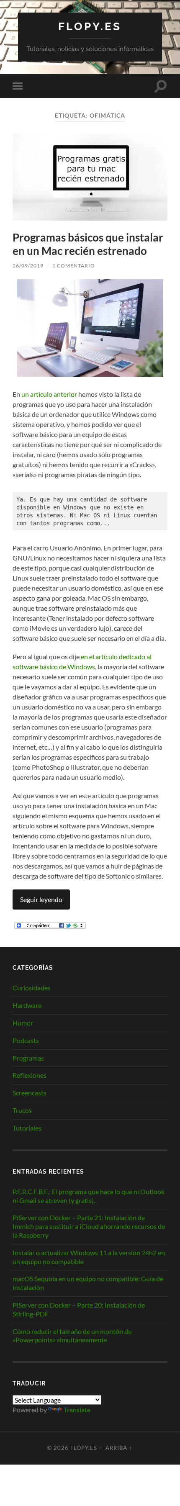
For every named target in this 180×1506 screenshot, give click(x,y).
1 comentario (73, 265)
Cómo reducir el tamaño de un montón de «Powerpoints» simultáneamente (72, 1335)
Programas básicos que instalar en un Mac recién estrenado (88, 244)
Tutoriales (27, 1128)
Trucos (22, 1110)
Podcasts (26, 1040)
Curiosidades (32, 988)
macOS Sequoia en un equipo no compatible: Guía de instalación (88, 1283)
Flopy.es (89, 26)
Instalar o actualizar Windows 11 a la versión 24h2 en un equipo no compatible (89, 1257)
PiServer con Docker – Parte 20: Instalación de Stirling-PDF (79, 1309)
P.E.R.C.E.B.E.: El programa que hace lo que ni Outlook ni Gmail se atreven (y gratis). (89, 1195)
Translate (77, 1409)
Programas (28, 1058)
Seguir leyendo (41, 899)
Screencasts (29, 1093)
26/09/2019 (28, 265)
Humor (23, 1023)
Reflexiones (29, 1075)
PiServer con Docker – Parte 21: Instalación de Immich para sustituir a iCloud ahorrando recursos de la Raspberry (89, 1226)
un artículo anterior (49, 394)
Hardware (27, 1005)
